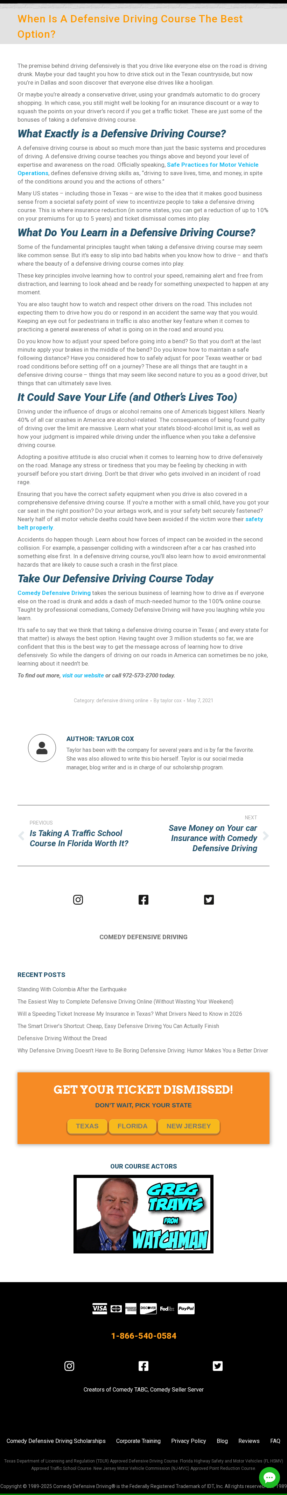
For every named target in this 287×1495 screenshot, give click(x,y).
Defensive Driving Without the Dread (62, 1038)
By (168, 700)
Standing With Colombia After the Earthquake (72, 989)
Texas (87, 1126)
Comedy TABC (130, 1389)
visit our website (83, 675)
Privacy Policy (188, 1441)
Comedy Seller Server (177, 1389)
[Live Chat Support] (269, 1477)
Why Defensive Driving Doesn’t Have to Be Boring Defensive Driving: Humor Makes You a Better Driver (143, 1050)
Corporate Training (138, 1441)
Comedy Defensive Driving (54, 592)
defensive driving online (122, 700)
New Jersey (189, 1126)
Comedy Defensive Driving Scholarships (56, 1441)
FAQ (275, 1441)
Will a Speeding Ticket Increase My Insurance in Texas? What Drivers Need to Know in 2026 (130, 1014)
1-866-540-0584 (143, 1336)
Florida (133, 1126)
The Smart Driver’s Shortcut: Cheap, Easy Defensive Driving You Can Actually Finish (118, 1026)
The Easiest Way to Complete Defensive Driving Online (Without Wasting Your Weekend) (125, 1001)
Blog (222, 1441)
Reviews (249, 1441)
